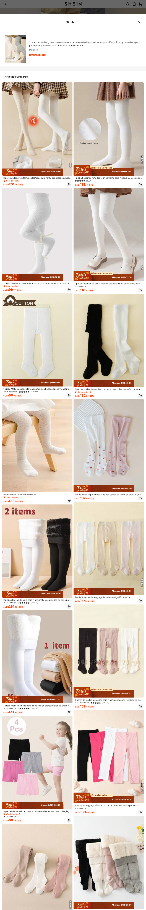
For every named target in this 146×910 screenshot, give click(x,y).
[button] (69, 184)
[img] (37, 172)
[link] (37, 178)
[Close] (139, 22)
